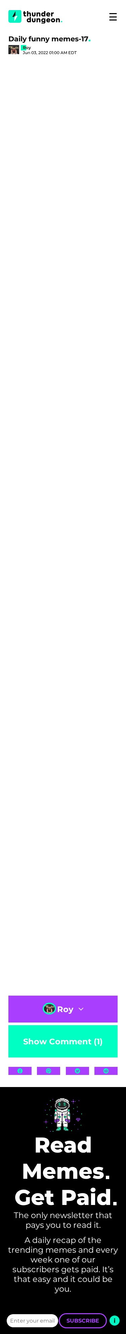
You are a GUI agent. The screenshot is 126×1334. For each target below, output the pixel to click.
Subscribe (83, 1321)
